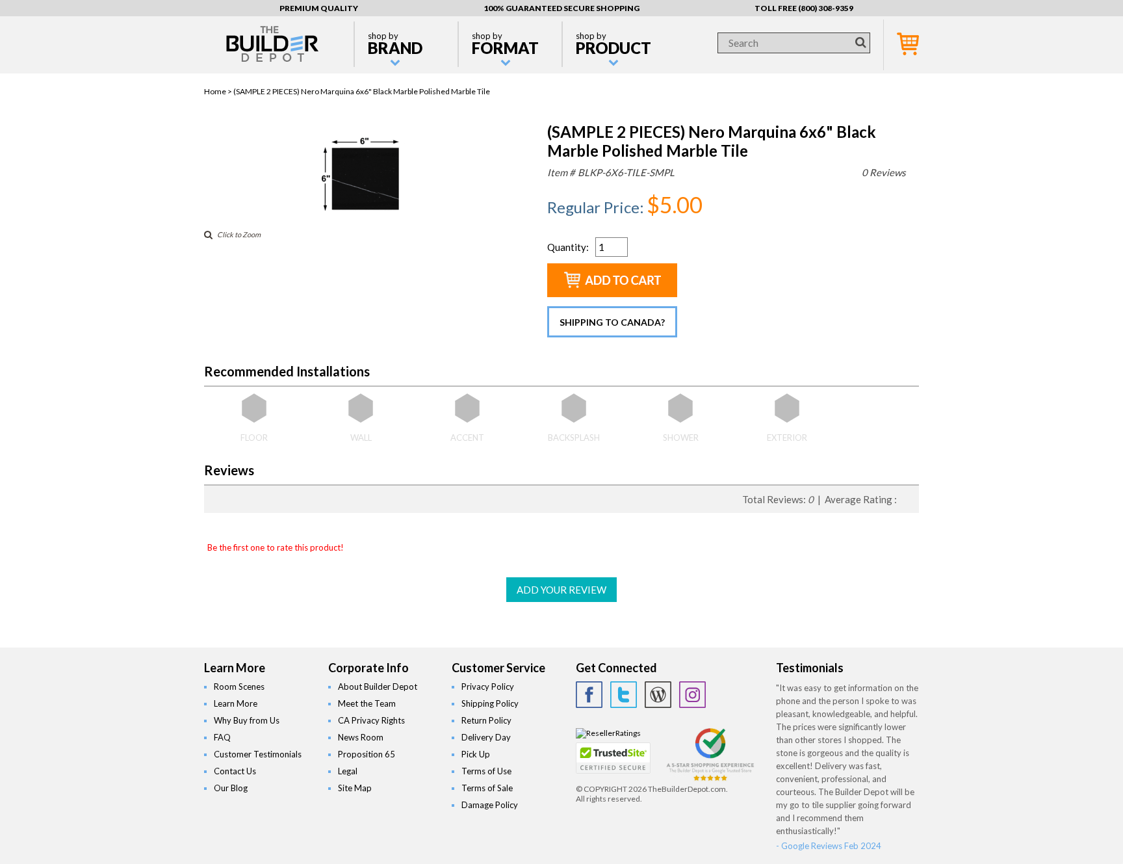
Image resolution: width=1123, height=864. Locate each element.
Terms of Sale (487, 788)
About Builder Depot (377, 686)
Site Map (355, 788)
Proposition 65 (366, 754)
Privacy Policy (487, 686)
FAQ (222, 737)
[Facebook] (589, 694)
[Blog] (658, 694)
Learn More (235, 703)
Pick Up (475, 754)
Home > (218, 91)
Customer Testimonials (258, 754)
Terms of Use (486, 771)
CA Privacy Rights (371, 720)
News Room (360, 737)
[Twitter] (623, 694)
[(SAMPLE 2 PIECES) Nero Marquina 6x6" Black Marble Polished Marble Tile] (365, 215)
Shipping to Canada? (612, 322)
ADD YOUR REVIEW (561, 590)
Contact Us (235, 771)
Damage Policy (489, 805)
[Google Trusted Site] (710, 779)
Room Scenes (239, 686)
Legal (347, 771)
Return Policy (486, 720)
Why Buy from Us (246, 720)
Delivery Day (486, 737)
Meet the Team (367, 703)
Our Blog (231, 788)
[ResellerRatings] (608, 733)
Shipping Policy (490, 703)
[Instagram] (692, 694)
